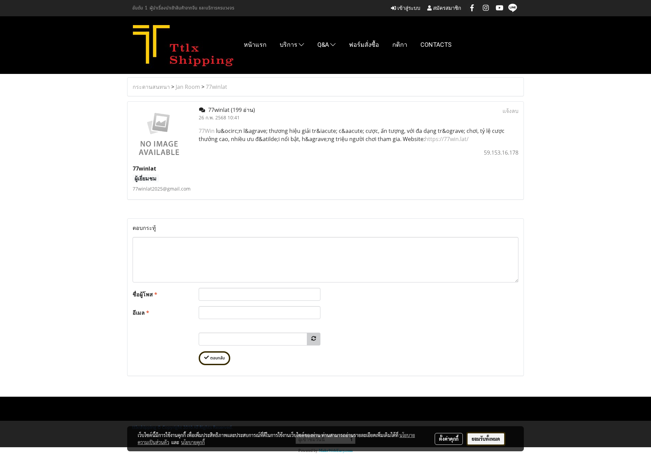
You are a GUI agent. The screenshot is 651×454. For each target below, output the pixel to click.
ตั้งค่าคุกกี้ (448, 439)
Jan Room (188, 87)
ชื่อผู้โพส (145, 294)
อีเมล (141, 312)
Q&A (323, 44)
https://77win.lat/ (447, 139)
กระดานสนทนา (151, 87)
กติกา (399, 44)
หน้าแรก (255, 44)
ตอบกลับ (217, 358)
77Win (207, 131)
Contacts (436, 44)
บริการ (289, 44)
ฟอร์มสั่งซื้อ (364, 44)
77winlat (216, 87)
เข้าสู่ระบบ (408, 8)
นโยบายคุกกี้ (193, 442)
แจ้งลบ (510, 111)
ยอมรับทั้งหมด (486, 439)
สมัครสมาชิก (446, 8)
